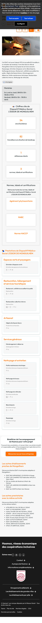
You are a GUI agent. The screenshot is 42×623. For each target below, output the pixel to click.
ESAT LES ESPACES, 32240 (15, 522)
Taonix (3, 608)
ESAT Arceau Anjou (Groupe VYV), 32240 (19, 517)
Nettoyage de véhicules (21, 77)
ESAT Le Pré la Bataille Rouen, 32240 (18, 515)
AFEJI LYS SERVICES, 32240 (15, 526)
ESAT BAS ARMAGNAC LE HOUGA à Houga (20, 475)
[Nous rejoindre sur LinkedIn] (20, 555)
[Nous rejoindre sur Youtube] (24, 555)
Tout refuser (28, 18)
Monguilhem (6, 67)
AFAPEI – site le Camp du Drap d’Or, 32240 (20, 513)
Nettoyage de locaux (8, 71)
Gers (12, 67)
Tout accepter (14, 18)
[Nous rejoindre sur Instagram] (17, 555)
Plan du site (10, 608)
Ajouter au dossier (19, 30)
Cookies (23, 13)
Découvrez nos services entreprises (21, 454)
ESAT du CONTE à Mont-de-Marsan (17, 489)
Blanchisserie (31, 69)
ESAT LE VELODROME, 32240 (16, 509)
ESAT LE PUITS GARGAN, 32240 (16, 520)
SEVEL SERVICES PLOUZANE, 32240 (18, 524)
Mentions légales (21, 608)
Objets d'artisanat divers (14, 73)
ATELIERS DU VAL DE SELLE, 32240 (18, 507)
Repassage (5, 69)
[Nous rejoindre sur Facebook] (13, 555)
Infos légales (8, 82)
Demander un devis (31, 31)
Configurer (21, 24)
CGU (29, 608)
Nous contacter (26, 31)
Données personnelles (8, 612)
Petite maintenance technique (18, 75)
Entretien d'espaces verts (18, 69)
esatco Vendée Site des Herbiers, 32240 (19, 511)
